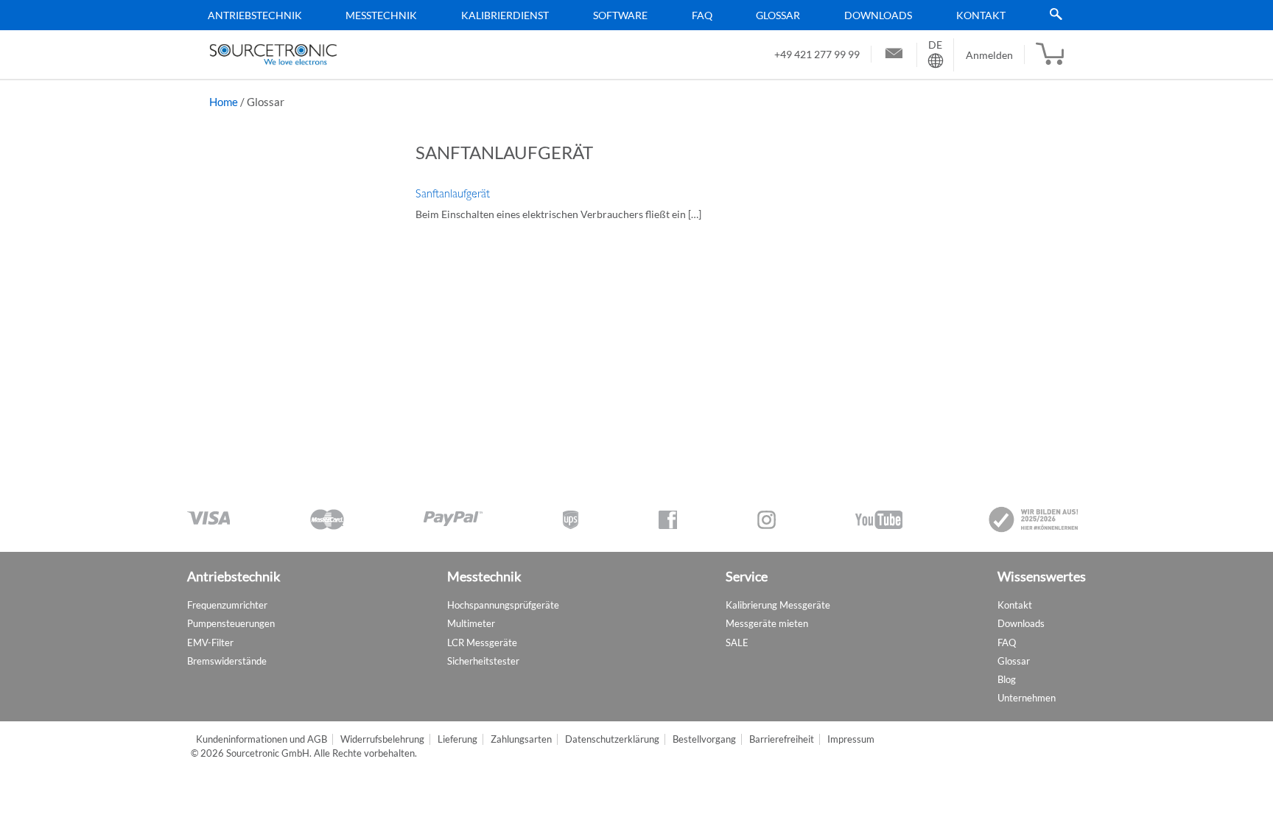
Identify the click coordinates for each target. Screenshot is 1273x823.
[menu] (631, 15)
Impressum (850, 739)
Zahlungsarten (521, 739)
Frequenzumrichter (227, 605)
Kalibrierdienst (505, 15)
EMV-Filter (210, 642)
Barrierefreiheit (781, 739)
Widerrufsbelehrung (382, 739)
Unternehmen (1026, 698)
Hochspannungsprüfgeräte (503, 605)
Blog (1006, 679)
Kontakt (981, 15)
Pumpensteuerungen (231, 623)
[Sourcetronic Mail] (894, 55)
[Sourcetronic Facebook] (668, 520)
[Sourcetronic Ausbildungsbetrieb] (1034, 519)
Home (223, 101)
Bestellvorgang (704, 739)
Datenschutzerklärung (612, 739)
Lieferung (457, 739)
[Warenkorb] (1050, 54)
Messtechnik (381, 15)
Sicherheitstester (483, 661)
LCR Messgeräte (482, 642)
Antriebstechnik (255, 15)
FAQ (702, 15)
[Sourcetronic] (273, 54)
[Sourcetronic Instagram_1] (766, 520)
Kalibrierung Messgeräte (778, 605)
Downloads (878, 15)
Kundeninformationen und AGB (261, 739)
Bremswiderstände (227, 661)
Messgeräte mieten (767, 623)
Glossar (778, 15)
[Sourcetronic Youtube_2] (878, 520)
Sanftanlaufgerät (452, 193)
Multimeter (471, 623)
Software (620, 15)
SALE (737, 642)
